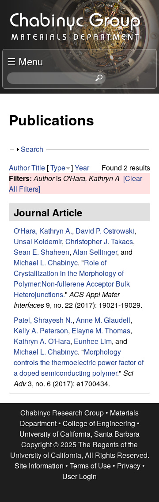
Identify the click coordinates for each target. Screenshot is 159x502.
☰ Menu (25, 61)
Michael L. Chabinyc (46, 262)
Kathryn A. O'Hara (42, 341)
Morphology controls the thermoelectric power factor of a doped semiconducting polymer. (79, 362)
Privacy (128, 465)
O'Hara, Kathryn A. (43, 231)
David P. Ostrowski (105, 231)
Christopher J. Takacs (99, 241)
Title (38, 167)
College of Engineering (99, 423)
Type (57, 167)
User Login (79, 476)
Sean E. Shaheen (41, 252)
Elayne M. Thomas (101, 330)
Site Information (39, 465)
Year (82, 167)
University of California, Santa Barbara (79, 434)
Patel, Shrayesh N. (43, 320)
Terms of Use (90, 465)
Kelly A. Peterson (41, 330)
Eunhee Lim (93, 341)
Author (19, 167)
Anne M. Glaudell (103, 320)
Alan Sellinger (95, 252)
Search (32, 149)
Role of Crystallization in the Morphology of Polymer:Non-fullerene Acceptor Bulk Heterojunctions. (72, 278)
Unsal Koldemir (38, 241)
